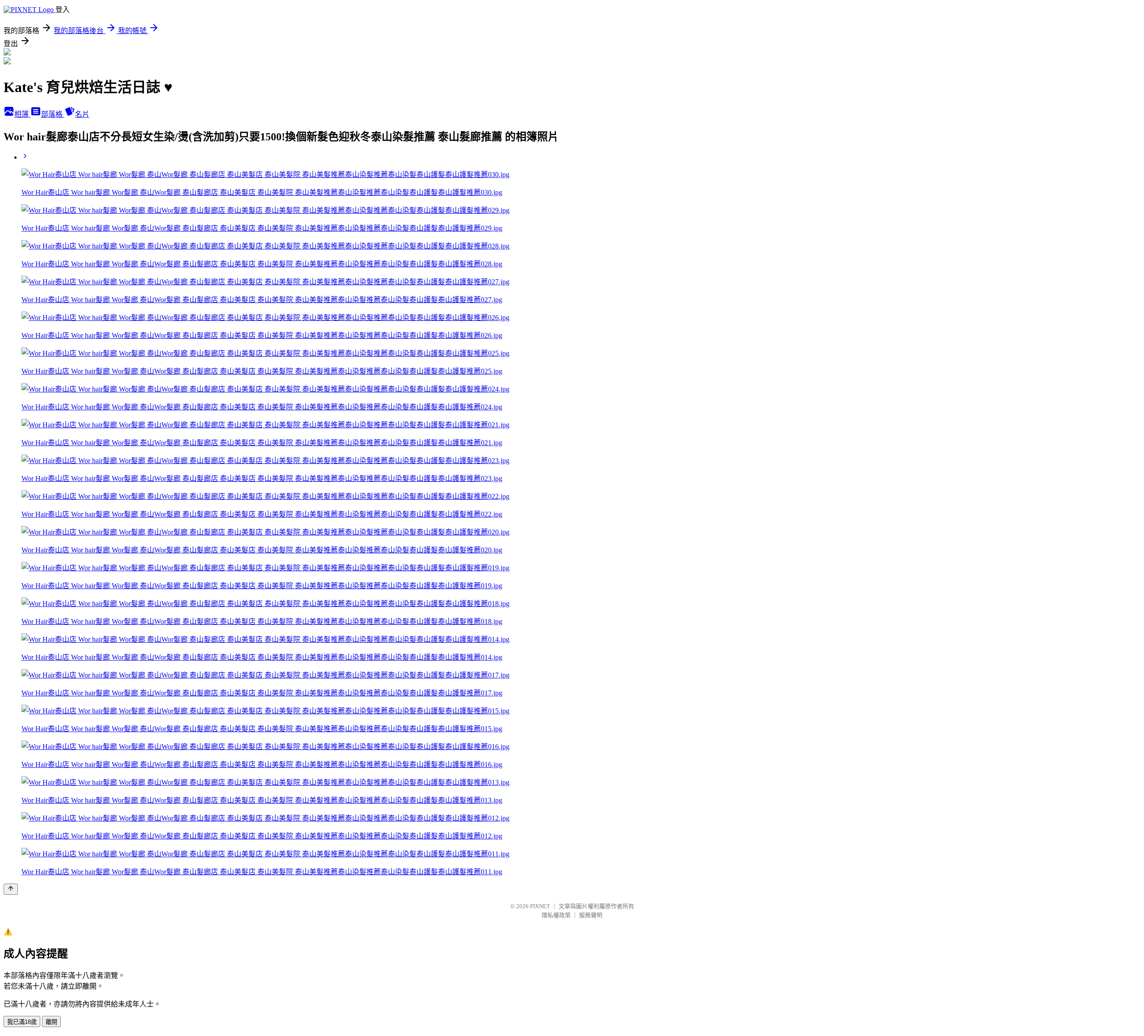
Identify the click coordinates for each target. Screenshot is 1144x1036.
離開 (51, 1022)
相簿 (22, 114)
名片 (82, 114)
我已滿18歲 (22, 1022)
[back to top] (11, 889)
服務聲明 (590, 915)
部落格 (52, 114)
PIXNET (540, 906)
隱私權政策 (556, 915)
